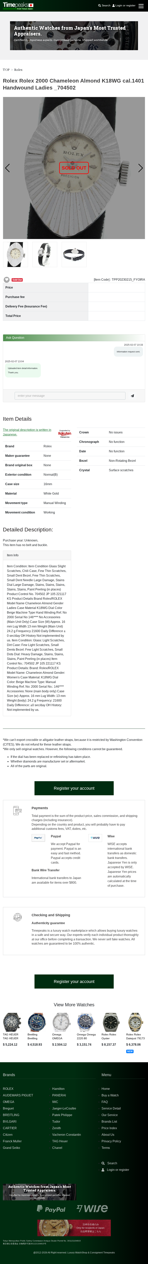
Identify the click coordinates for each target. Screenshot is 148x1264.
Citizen (8, 1134)
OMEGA (8, 1102)
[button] (7, 168)
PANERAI (59, 1095)
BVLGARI (9, 1121)
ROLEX (8, 1088)
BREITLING (11, 1115)
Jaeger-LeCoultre (64, 1108)
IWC (55, 1102)
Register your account (74, 788)
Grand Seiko (11, 1147)
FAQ (105, 1102)
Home (106, 1088)
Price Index (109, 1128)
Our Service (110, 1115)
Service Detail (111, 1108)
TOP (6, 70)
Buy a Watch (110, 1095)
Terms (106, 1147)
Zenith (56, 1128)
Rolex (18, 70)
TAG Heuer (60, 1141)
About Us (108, 1134)
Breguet (8, 1108)
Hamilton (58, 1088)
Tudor (56, 1121)
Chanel (57, 1147)
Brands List (109, 1121)
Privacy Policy (111, 1141)
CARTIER (10, 1128)
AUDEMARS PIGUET (18, 1095)
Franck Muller (12, 1141)
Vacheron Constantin (66, 1134)
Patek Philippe (62, 1115)
